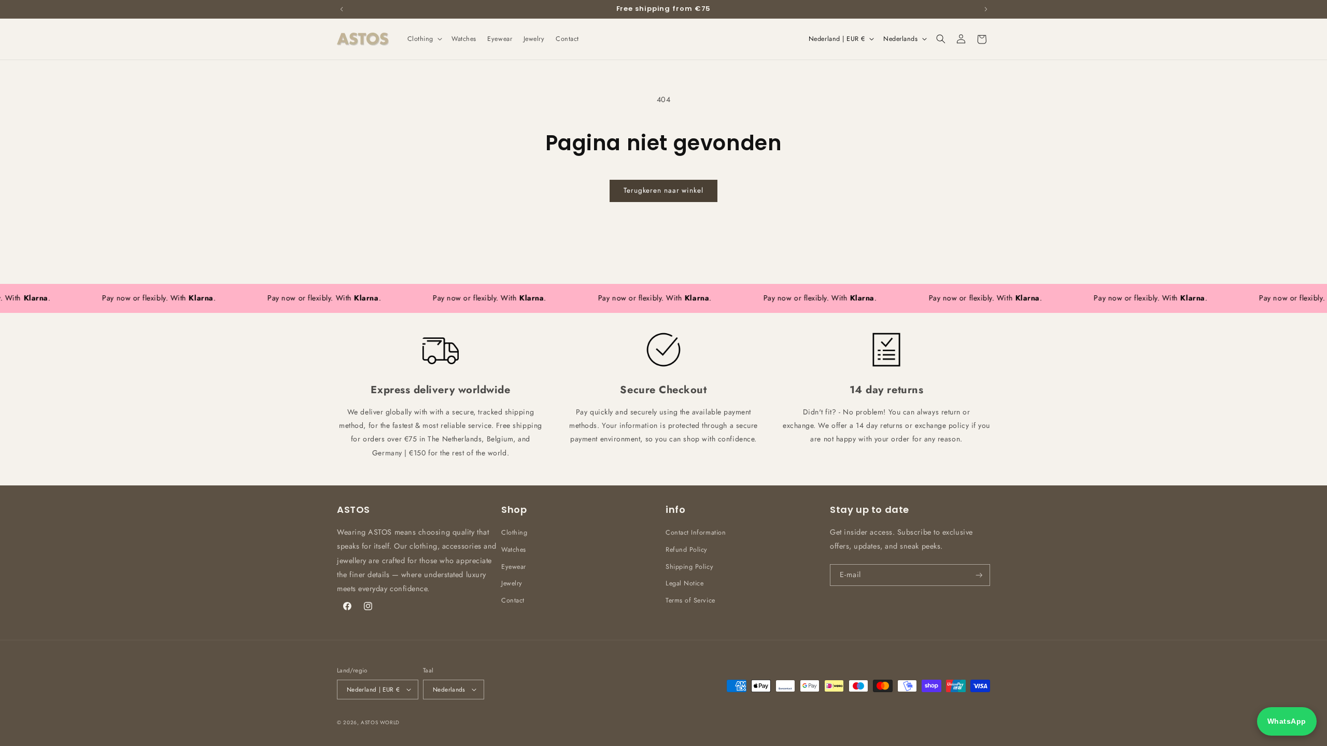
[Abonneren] (979, 575)
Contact (513, 600)
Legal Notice (684, 583)
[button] (424, 39)
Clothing (514, 532)
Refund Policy (687, 549)
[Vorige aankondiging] (341, 9)
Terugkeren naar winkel (663, 190)
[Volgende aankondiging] (986, 9)
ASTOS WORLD (380, 722)
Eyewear (513, 566)
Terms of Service (690, 600)
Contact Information (696, 532)
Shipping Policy (689, 566)
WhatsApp (1286, 721)
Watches (513, 549)
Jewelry (512, 583)
